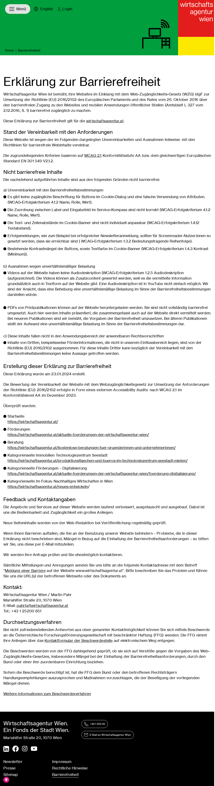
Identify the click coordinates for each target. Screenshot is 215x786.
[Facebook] (15, 749)
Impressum (62, 761)
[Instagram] (25, 749)
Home (9, 50)
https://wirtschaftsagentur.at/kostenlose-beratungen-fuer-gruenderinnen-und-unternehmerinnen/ (92, 447)
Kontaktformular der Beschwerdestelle (79, 640)
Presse (9, 768)
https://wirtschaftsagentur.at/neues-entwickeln (48, 486)
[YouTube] (34, 749)
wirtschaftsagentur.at (104, 121)
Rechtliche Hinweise (70, 768)
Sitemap (10, 774)
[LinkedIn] (6, 749)
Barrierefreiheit (65, 774)
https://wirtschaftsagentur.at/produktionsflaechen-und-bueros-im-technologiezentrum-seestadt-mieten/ (98, 460)
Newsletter (12, 761)
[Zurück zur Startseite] (196, 18)
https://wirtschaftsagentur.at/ (33, 421)
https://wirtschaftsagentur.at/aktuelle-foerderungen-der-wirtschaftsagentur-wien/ (78, 434)
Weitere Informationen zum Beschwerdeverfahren (47, 693)
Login (67, 8)
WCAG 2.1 (92, 155)
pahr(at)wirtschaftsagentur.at (42, 605)
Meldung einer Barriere (25, 570)
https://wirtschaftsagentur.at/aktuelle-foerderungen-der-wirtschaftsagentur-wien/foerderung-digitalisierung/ (102, 473)
